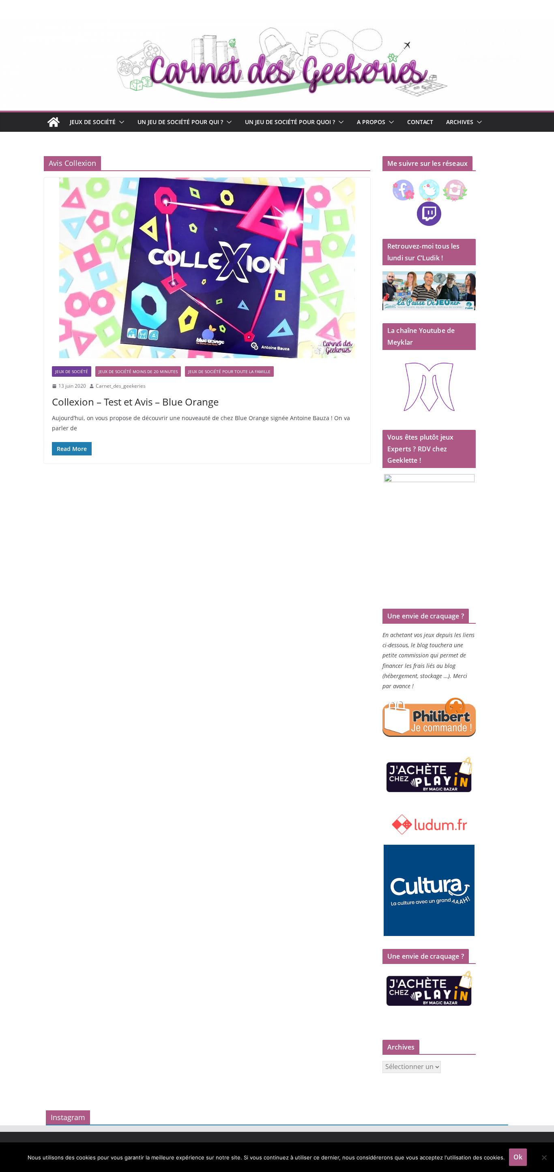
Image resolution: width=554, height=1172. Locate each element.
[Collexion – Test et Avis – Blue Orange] (207, 268)
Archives (459, 122)
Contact (420, 122)
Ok (517, 1157)
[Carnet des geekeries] (277, 25)
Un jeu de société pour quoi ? (290, 122)
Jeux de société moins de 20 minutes (138, 371)
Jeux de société (93, 122)
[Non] (544, 1157)
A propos (371, 122)
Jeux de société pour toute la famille (229, 371)
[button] (120, 122)
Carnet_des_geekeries (121, 385)
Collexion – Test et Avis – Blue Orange (135, 401)
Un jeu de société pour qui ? (180, 122)
